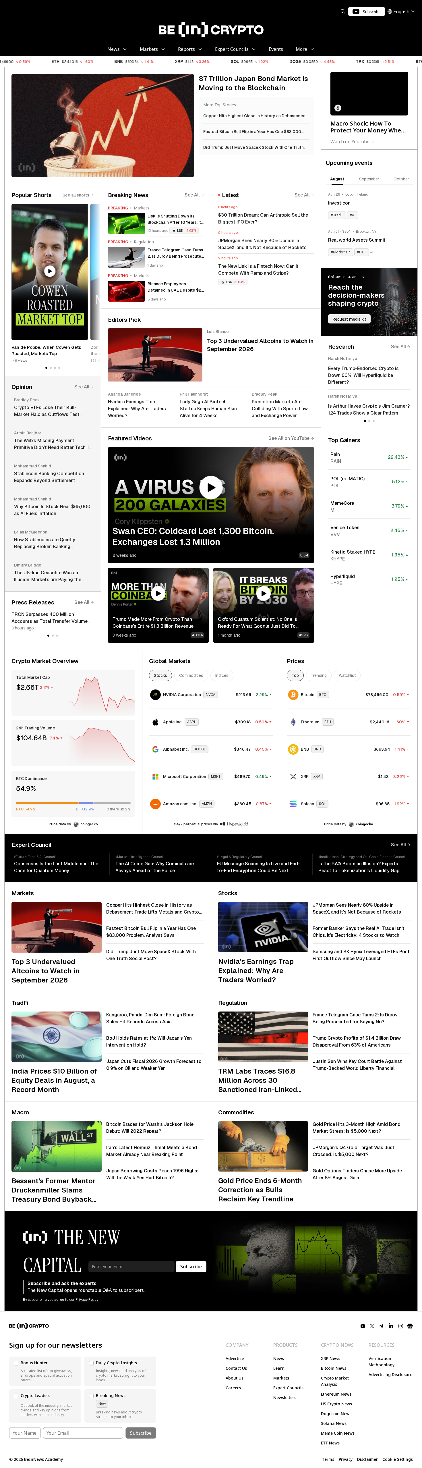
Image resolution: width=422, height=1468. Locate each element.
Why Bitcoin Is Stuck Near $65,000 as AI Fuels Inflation (52, 510)
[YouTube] (363, 1326)
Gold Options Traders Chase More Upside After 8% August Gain (357, 1174)
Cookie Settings (397, 1459)
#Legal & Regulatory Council (240, 857)
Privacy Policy (87, 1299)
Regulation (144, 241)
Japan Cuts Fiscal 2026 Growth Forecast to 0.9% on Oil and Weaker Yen (154, 1064)
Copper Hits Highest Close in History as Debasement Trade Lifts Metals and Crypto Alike (152, 909)
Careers (233, 1387)
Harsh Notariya (342, 358)
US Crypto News (336, 1404)
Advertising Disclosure (390, 1374)
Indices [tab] (222, 675)
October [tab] (401, 179)
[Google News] (410, 1326)
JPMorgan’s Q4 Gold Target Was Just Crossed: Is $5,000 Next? (353, 1151)
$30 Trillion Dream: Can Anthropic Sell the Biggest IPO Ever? (263, 218)
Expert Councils (288, 1387)
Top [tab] (295, 675)
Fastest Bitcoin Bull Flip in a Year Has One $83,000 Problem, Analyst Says (151, 931)
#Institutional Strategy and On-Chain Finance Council (362, 857)
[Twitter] (372, 1326)
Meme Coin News (338, 1433)
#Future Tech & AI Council (35, 857)
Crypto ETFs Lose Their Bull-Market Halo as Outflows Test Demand (47, 411)
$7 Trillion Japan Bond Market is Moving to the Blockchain (253, 83)
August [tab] (337, 179)
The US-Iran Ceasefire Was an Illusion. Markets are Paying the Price (47, 576)
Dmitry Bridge (27, 565)
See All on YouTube (288, 438)
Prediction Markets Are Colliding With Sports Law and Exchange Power (280, 409)
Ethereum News (336, 1394)
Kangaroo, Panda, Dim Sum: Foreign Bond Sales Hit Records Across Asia (150, 1018)
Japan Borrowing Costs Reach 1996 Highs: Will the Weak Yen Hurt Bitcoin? (152, 1174)
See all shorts (76, 195)
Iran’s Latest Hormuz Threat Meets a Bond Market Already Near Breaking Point (151, 1151)
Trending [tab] (319, 675)
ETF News (330, 1443)
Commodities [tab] (191, 675)
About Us (234, 1378)
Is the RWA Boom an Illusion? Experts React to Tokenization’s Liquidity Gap (358, 867)
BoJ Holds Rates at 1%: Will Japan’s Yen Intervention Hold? (149, 1041)
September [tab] (369, 179)
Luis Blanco (218, 331)
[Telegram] (381, 1326)
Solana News (333, 1423)
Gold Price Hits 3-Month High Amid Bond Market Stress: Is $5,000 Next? (356, 1127)
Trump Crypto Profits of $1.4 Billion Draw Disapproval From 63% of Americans (357, 1041)
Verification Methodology (381, 1361)
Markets (141, 208)
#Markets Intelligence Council (139, 857)
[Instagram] (401, 1326)
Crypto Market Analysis (335, 1381)
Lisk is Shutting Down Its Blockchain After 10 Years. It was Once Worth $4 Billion (174, 219)
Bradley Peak (27, 399)
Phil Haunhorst (194, 394)
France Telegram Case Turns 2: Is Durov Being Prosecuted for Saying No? (176, 253)
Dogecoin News (336, 1413)
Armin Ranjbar (27, 433)
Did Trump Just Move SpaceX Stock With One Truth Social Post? (151, 955)
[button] (49, 272)
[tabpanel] (369, 224)
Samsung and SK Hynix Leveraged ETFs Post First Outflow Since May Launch (361, 955)
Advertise (235, 1358)
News (278, 1358)
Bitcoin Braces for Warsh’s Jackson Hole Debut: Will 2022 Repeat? (149, 1127)
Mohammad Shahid (32, 466)
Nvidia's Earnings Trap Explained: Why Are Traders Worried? (137, 409)
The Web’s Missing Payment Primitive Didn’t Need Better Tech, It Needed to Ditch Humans (52, 444)
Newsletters (284, 1397)
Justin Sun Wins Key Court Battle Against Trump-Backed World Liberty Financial (357, 1064)
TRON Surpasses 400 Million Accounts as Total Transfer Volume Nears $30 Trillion (49, 618)
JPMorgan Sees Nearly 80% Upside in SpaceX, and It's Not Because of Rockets (262, 244)
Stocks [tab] (160, 675)
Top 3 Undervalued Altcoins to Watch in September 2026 (260, 345)
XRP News (330, 1358)
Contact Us (236, 1368)
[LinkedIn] (391, 1326)
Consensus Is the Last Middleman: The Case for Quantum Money (56, 867)
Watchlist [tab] (347, 675)
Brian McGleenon (30, 532)
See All (81, 387)
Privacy (346, 1459)
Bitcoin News (333, 1368)
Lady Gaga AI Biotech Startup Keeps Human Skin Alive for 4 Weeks (208, 409)
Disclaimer (367, 1459)
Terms (328, 1459)
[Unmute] (337, 108)
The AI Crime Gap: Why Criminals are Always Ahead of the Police (154, 867)
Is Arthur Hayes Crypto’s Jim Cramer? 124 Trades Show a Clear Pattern (369, 409)
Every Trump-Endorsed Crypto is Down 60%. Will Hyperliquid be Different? (363, 375)
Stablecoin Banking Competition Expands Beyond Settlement (49, 477)
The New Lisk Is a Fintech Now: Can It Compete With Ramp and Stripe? (258, 269)
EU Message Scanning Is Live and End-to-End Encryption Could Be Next (258, 867)
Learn (278, 1368)
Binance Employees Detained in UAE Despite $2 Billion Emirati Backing (174, 287)
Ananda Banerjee (124, 394)
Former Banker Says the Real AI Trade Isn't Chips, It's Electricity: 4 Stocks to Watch (358, 931)
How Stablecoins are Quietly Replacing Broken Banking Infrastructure (44, 543)
